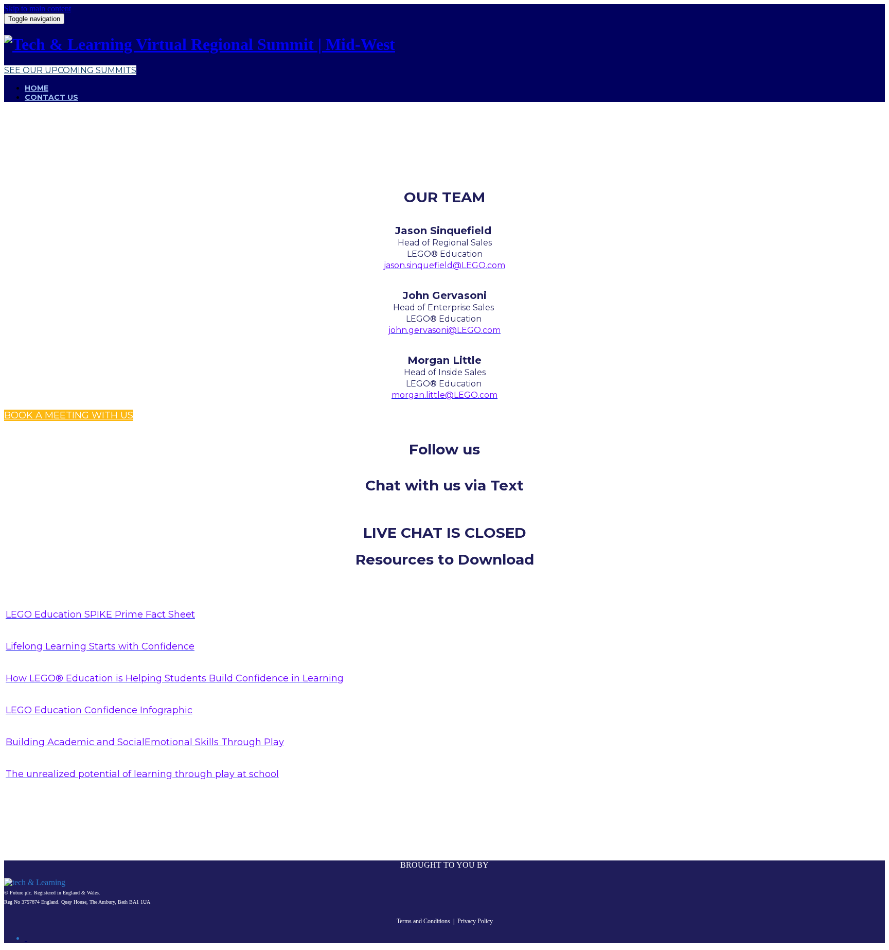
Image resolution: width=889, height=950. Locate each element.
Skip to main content (37, 8)
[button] (70, 70)
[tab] (26, 938)
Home (36, 88)
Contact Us (51, 97)
